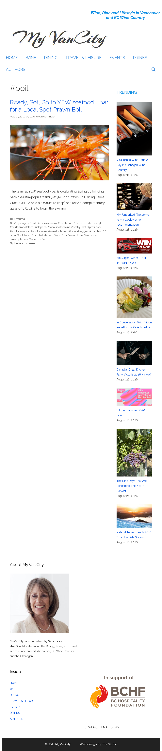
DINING (50, 57)
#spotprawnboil (20, 231)
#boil (33, 223)
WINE (31, 57)
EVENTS (117, 57)
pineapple (16, 239)
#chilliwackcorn (47, 223)
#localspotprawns (59, 227)
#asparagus (21, 223)
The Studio (109, 744)
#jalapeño (40, 227)
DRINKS (140, 57)
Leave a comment (25, 243)
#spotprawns (39, 231)
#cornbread (65, 223)
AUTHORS (15, 69)
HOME (12, 57)
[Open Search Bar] (153, 69)
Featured (19, 218)
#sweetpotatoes (57, 231)
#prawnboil (94, 227)
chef (40, 235)
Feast (57, 235)
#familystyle (95, 223)
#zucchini (95, 231)
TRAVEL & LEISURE (83, 57)
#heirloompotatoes (21, 227)
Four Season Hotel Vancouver (79, 235)
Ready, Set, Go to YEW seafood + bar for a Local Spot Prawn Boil (59, 106)
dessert (48, 235)
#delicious (80, 223)
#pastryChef (78, 227)
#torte (72, 231)
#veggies (82, 231)
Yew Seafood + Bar (35, 239)
